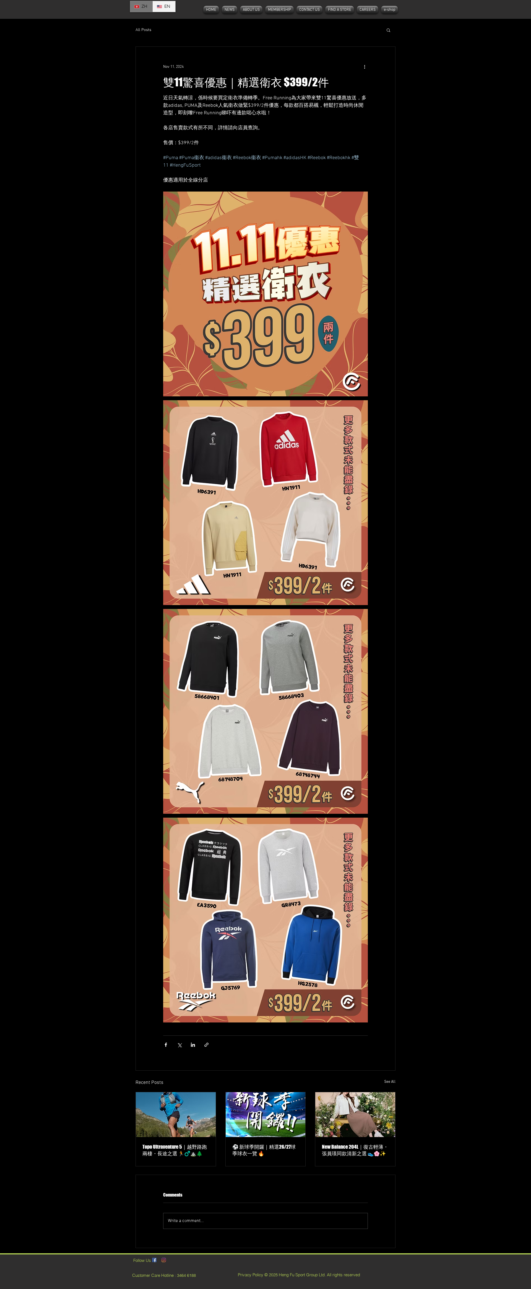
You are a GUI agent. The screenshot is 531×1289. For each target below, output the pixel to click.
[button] (388, 30)
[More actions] (364, 66)
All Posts (143, 29)
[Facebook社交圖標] (154, 1260)
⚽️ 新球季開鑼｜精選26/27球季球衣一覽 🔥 (264, 1150)
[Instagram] (164, 1260)
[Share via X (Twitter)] (179, 1044)
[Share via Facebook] (165, 1044)
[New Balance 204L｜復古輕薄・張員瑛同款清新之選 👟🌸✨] (355, 1114)
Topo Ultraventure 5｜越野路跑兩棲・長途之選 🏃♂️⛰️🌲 (174, 1150)
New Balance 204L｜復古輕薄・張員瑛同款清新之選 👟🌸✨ (355, 1150)
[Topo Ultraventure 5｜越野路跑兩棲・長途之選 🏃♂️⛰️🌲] (176, 1114)
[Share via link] (206, 1044)
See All (389, 1081)
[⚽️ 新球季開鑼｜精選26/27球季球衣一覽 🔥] (266, 1114)
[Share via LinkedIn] (193, 1044)
